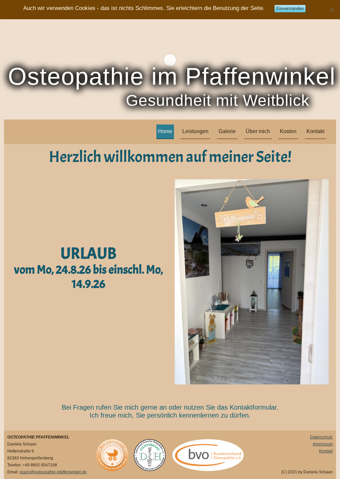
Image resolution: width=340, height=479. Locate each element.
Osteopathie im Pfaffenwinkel (172, 76)
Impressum (323, 444)
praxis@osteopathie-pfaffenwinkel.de (53, 472)
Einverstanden (290, 8)
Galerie (227, 131)
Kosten (288, 131)
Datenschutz (321, 437)
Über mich (258, 131)
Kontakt (315, 131)
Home (165, 131)
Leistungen (195, 131)
